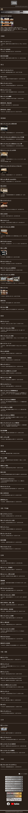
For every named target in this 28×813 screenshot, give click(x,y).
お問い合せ (14, 782)
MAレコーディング (14, 793)
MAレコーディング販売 (14, 796)
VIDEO (14, 788)
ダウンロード (14, 784)
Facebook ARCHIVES (14, 791)
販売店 (14, 779)
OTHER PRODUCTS (14, 786)
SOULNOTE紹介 (14, 777)
